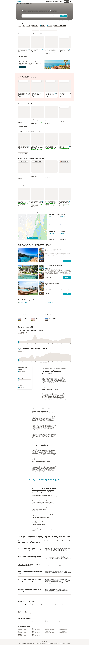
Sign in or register (22, 66)
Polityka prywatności (50, 643)
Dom (23, 25)
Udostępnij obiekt (55, 1)
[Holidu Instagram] (42, 641)
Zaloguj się (61, 1)
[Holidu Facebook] (46, 641)
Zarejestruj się (67, 1)
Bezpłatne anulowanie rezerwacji (60, 25)
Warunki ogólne (44, 643)
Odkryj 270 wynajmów (32, 237)
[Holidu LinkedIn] (44, 641)
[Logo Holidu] (21, 1)
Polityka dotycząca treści (58, 643)
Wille (19, 25)
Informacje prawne (38, 643)
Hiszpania (65, 20)
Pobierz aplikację (49, 1)
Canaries (69, 20)
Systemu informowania (66, 643)
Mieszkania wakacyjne (60, 20)
